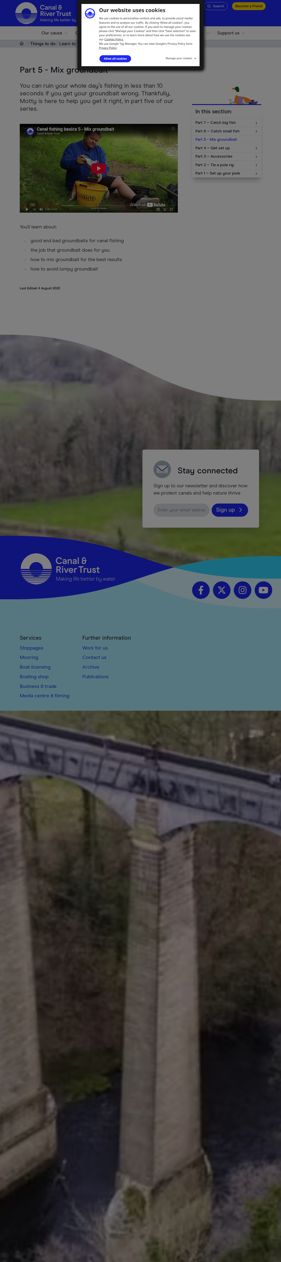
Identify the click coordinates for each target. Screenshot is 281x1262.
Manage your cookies (179, 58)
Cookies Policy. (114, 39)
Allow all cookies (115, 59)
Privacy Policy (108, 48)
